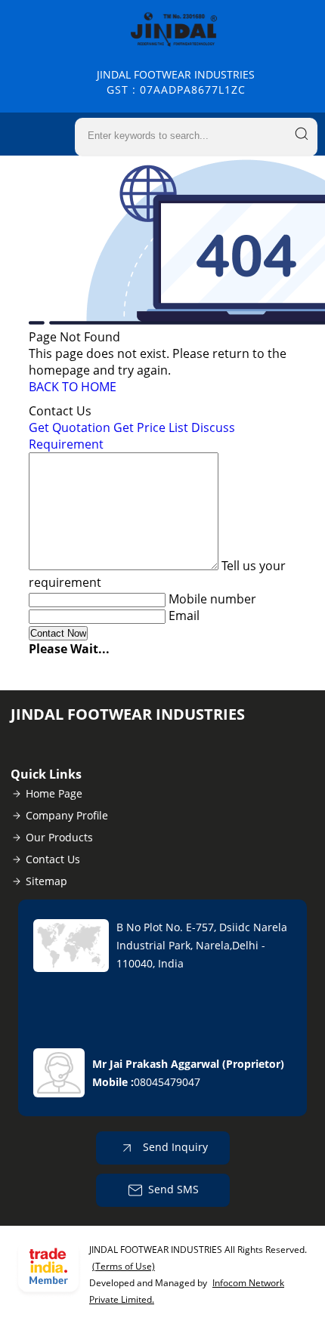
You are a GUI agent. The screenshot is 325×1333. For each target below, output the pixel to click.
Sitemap (46, 881)
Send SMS (173, 1189)
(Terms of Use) (123, 1266)
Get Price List (150, 427)
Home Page (54, 793)
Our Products (59, 837)
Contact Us (53, 859)
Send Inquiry (174, 1147)
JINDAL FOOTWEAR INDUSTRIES (176, 82)
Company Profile (67, 815)
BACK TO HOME (72, 386)
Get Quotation (69, 427)
